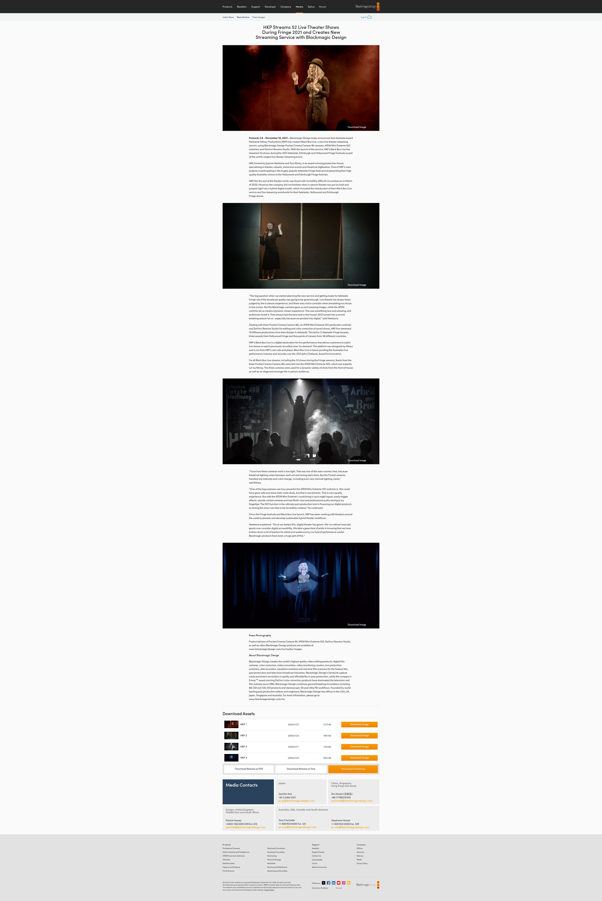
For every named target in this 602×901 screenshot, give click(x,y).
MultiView (271, 863)
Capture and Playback (231, 867)
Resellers (242, 6)
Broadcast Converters (276, 852)
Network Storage (274, 859)
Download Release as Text (301, 768)
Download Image (357, 127)
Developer (270, 6)
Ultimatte (226, 859)
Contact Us (316, 856)
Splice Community (319, 867)
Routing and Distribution (277, 867)
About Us (360, 852)
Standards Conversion (276, 848)
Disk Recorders (229, 863)
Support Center (318, 852)
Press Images (258, 17)
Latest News (228, 17)
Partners (360, 856)
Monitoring (272, 856)
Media (299, 6)
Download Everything (353, 768)
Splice (311, 6)
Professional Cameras (231, 848)
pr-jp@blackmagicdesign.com (296, 800)
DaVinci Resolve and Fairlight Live (236, 852)
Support (255, 6)
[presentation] (227, 88)
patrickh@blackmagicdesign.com (246, 827)
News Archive (243, 17)
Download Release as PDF (249, 768)
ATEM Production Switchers (234, 856)
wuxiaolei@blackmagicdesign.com (351, 800)
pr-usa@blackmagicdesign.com (298, 827)
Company (286, 6)
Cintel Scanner (228, 871)
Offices (359, 848)
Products (227, 6)
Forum (322, 6)
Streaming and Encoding (277, 871)
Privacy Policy (362, 863)
